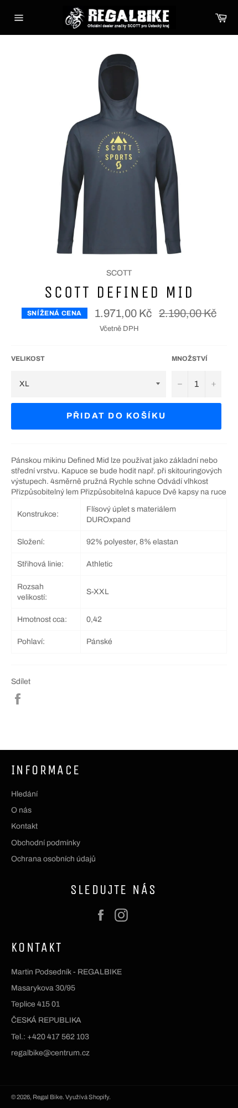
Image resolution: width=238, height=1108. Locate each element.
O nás (21, 810)
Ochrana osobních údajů (53, 859)
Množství (190, 358)
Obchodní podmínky (45, 843)
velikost (28, 358)
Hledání (24, 794)
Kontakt (24, 826)
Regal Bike (48, 1097)
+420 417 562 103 (58, 1037)
